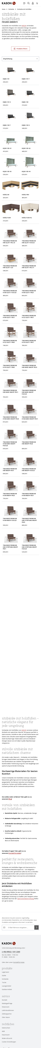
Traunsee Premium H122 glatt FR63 (10, 341)
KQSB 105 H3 (7, 171)
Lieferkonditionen (8, 1010)
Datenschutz (6, 1028)
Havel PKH (25, 195)
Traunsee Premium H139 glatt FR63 (10, 366)
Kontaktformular (19, 962)
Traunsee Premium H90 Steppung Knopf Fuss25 (29, 547)
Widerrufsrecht (7, 1038)
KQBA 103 (25, 102)
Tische (4, 982)
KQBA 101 (6, 79)
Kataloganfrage (7, 1003)
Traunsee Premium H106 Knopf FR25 (10, 494)
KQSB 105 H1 (7, 148)
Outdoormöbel (7, 989)
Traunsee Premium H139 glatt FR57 (29, 341)
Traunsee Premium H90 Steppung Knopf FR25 (29, 520)
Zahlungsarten (7, 1014)
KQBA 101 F (25, 79)
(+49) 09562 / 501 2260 (11, 952)
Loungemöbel (6, 986)
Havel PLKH (7, 218)
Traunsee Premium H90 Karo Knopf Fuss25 (29, 392)
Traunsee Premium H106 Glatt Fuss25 (10, 291)
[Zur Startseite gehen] (9, 3)
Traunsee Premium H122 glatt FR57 (29, 316)
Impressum (6, 1035)
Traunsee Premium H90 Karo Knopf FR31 (10, 391)
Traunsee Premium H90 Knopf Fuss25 (29, 469)
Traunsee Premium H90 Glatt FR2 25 (10, 241)
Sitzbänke (5, 979)
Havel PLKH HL (27, 218)
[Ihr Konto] (33, 3)
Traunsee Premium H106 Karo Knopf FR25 (11, 418)
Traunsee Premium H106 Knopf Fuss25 (10, 519)
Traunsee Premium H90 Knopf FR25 (29, 443)
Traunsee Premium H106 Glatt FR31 (10, 316)
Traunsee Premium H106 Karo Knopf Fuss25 (10, 443)
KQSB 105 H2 (26, 148)
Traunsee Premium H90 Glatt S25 (10, 266)
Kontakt (4, 1000)
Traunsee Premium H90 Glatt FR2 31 (29, 266)
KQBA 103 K (26, 125)
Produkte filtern (21, 49)
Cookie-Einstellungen (9, 1042)
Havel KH (6, 195)
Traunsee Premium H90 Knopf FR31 (10, 469)
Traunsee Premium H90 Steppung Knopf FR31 (10, 547)
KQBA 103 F (6, 125)
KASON (24, 26)
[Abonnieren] (36, 927)
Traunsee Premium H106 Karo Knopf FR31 (30, 418)
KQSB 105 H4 (26, 171)
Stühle (4, 975)
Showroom (5, 1007)
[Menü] (24, 3)
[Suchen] (29, 3)
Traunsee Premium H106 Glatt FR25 (29, 291)
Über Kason (6, 1017)
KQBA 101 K (7, 102)
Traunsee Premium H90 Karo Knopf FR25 (29, 366)
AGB (3, 1031)
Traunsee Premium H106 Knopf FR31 (29, 494)
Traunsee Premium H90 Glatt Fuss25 (29, 241)
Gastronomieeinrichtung (25, 899)
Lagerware (5, 972)
